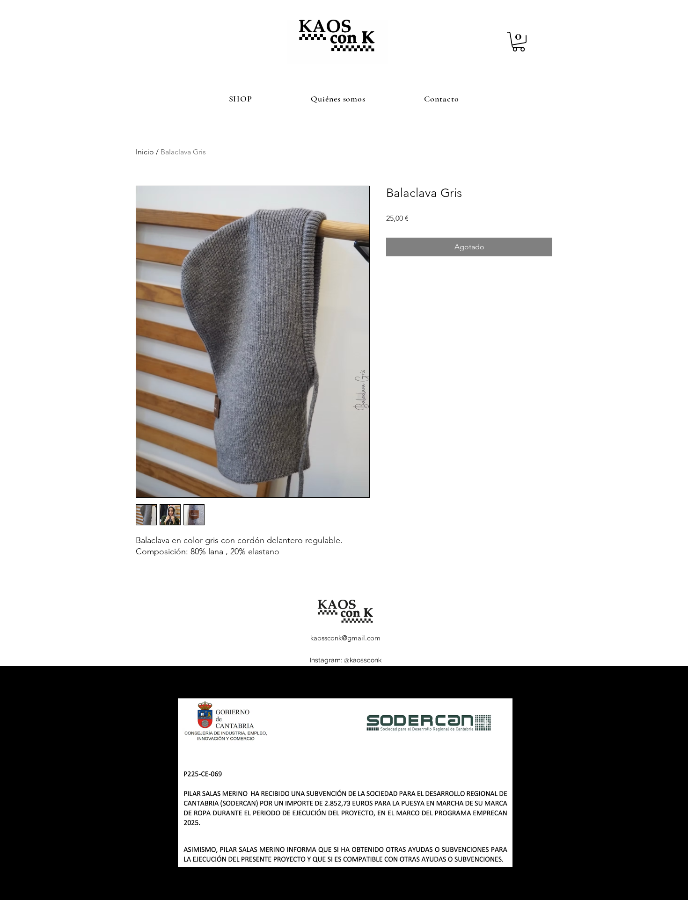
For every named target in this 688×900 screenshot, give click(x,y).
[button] (518, 41)
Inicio (145, 151)
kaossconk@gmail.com (345, 637)
